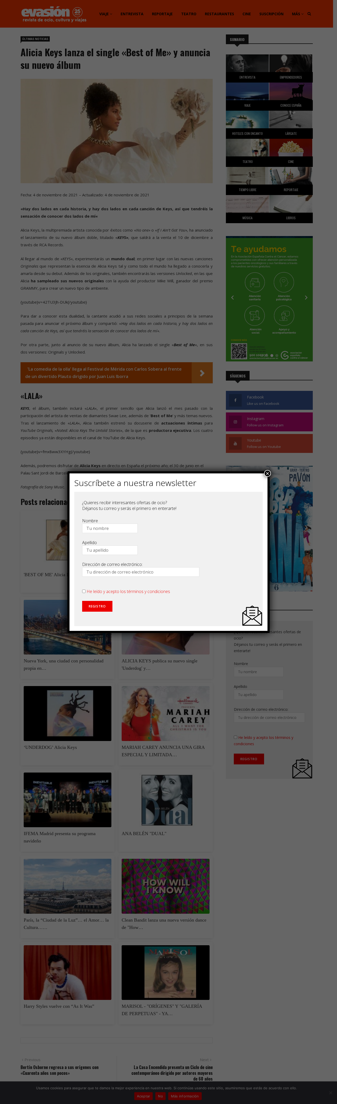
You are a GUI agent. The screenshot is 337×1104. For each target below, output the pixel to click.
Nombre (90, 521)
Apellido (89, 542)
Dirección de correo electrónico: (112, 564)
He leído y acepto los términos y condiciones (128, 591)
